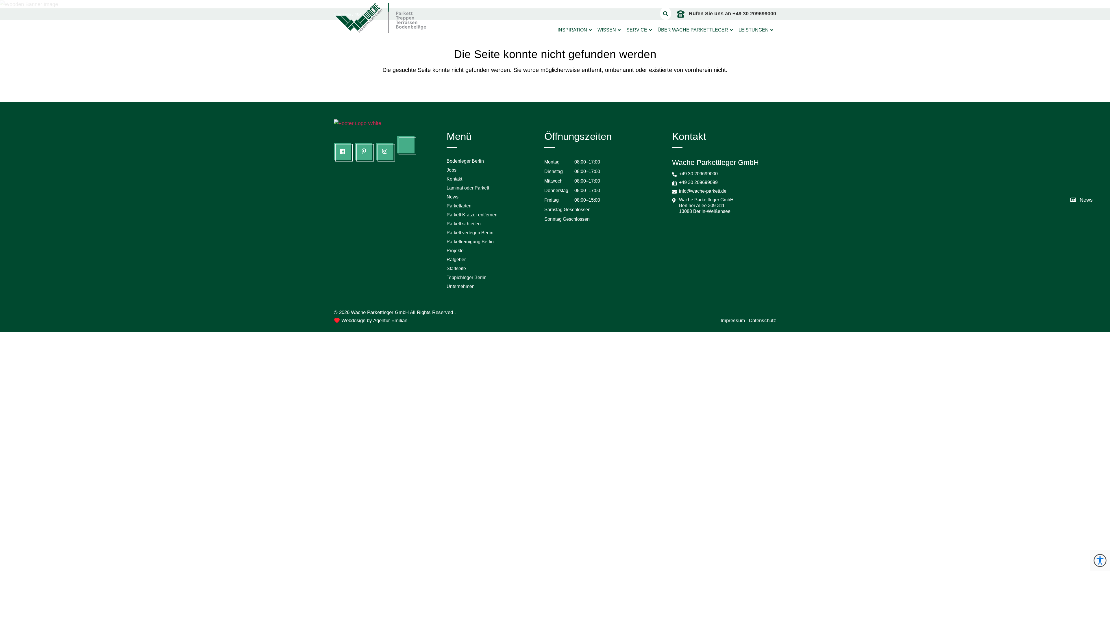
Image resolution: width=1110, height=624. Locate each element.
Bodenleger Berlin (465, 161)
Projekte (455, 250)
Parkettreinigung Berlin (470, 241)
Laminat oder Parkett (468, 187)
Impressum (733, 320)
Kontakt (454, 179)
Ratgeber (456, 259)
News (452, 196)
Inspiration (572, 29)
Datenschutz (762, 320)
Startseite (456, 268)
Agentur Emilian (390, 320)
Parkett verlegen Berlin (470, 232)
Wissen (606, 29)
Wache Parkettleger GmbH (380, 312)
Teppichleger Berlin (466, 277)
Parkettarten (459, 205)
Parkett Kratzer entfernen (472, 214)
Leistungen (754, 29)
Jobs (451, 170)
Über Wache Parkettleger (693, 29)
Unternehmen (461, 286)
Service (636, 29)
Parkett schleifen (464, 223)
